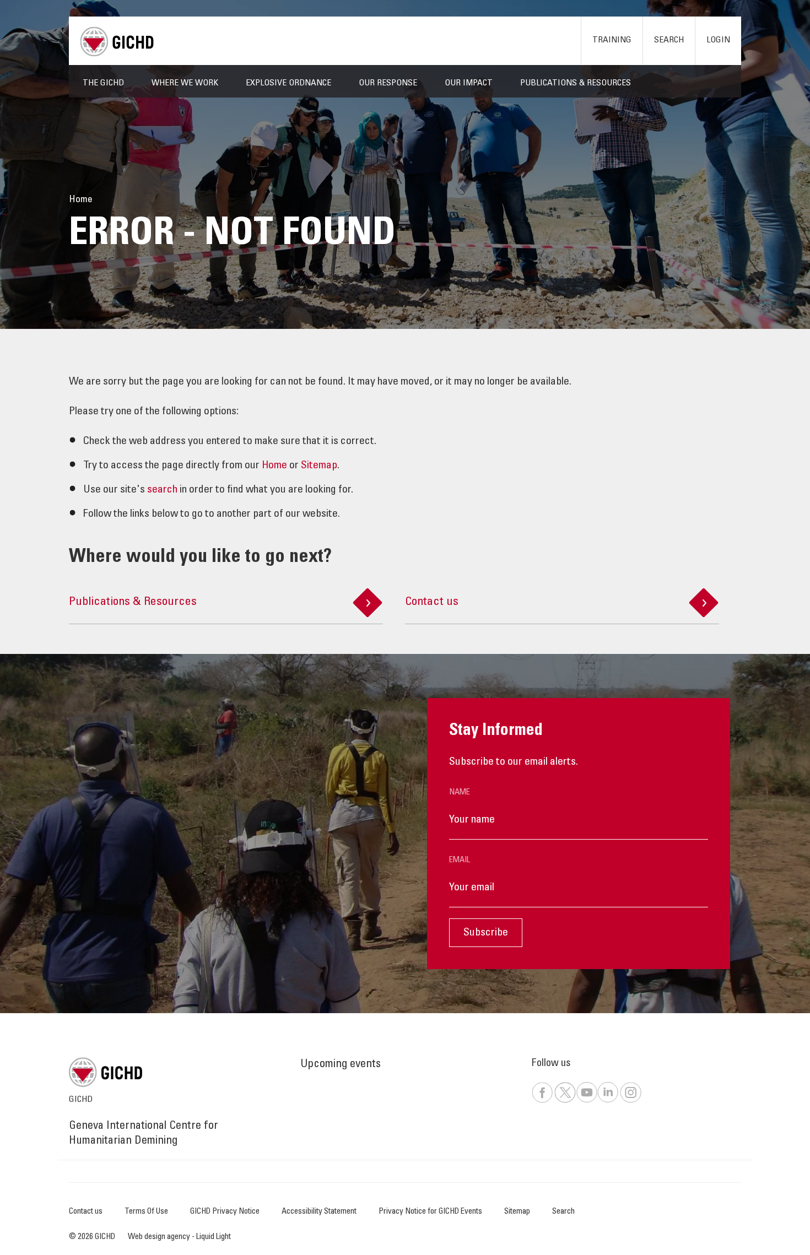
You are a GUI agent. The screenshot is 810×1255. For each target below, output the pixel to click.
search (162, 490)
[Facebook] (542, 1101)
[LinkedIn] (607, 1101)
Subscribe (485, 933)
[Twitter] (564, 1101)
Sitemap (319, 466)
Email (459, 860)
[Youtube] (586, 1101)
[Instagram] (630, 1101)
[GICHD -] (117, 41)
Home (274, 466)
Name (459, 792)
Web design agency (160, 1237)
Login (718, 40)
